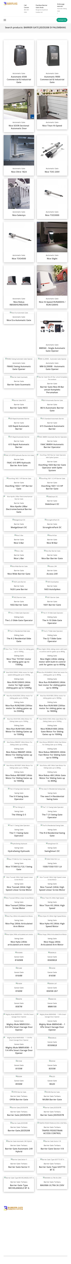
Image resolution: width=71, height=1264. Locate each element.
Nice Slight (52, 258)
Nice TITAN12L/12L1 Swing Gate (19, 868)
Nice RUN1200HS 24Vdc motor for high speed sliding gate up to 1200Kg (19, 685)
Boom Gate (7, 1222)
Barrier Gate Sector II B (52, 1148)
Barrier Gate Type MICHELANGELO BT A (18, 1186)
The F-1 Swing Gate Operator (18, 834)
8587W (19, 1006)
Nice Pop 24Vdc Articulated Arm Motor (18, 925)
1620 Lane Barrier (19, 589)
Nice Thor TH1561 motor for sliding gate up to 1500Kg (19, 662)
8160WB (19, 960)
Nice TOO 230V (52, 171)
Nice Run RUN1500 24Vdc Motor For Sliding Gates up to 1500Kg (19, 731)
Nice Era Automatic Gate (19, 320)
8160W (19, 991)
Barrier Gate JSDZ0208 (19, 1130)
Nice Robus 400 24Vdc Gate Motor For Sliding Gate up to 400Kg (52, 778)
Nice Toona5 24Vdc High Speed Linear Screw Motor (52, 888)
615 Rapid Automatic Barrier (19, 445)
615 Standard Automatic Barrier (52, 427)
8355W (52, 1068)
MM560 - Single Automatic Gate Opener (52, 349)
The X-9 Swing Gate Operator (19, 797)
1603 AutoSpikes (52, 589)
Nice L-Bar (19, 558)
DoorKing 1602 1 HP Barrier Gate (19, 487)
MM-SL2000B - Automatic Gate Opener (52, 367)
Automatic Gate (9, 1215)
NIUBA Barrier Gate (52, 1099)
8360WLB (52, 960)
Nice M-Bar (52, 542)
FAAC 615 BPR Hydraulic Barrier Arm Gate (19, 464)
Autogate (7, 1220)
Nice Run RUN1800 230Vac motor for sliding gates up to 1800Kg (52, 708)
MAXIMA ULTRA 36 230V (52, 1185)
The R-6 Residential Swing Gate (52, 834)
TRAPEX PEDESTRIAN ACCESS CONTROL (52, 1132)
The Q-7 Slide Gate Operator (52, 640)
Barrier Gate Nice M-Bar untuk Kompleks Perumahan (52, 389)
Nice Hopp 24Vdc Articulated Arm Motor (52, 943)
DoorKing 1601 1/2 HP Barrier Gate (52, 487)
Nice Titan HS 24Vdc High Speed (52, 906)
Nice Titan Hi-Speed (52, 125)
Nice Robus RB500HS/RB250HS (19, 303)
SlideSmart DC (52, 504)
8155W (19, 1068)
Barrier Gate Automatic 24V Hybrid (19, 1150)
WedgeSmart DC (19, 527)
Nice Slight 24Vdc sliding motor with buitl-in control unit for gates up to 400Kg (52, 662)
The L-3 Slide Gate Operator (19, 620)
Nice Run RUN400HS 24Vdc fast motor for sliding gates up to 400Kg (52, 685)
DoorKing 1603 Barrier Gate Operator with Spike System (52, 467)
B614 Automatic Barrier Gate (52, 409)
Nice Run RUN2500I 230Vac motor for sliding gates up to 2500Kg (18, 708)
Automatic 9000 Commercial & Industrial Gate (52, 79)
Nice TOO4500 (19, 258)
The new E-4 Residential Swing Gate (52, 797)
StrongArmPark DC (52, 527)
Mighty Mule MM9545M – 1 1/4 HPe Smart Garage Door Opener (19, 1050)
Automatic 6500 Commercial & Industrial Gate (19, 79)
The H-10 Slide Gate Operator (52, 621)
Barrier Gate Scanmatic (19, 384)
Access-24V (52, 573)
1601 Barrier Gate (52, 604)
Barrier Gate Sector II (18, 1167)
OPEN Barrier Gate (19, 1099)
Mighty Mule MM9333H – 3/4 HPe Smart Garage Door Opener (19, 1027)
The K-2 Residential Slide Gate (19, 640)
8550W (19, 1084)
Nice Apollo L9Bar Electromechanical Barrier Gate (19, 509)
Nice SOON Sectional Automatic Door (19, 127)
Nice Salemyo (19, 215)
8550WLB (52, 1045)
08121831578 (54, 1224)
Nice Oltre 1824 (19, 171)
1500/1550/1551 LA (52, 866)
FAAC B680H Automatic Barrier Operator (52, 445)
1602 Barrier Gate (19, 604)
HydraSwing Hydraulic (19, 851)
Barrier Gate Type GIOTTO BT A (52, 1168)
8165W (52, 975)
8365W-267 (52, 991)
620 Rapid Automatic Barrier (19, 427)
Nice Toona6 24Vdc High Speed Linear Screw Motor (19, 888)
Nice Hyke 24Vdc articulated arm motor (19, 943)
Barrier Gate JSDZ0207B (19, 1115)
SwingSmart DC (52, 851)
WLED (52, 1084)
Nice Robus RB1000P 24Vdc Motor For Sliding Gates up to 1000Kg (18, 778)
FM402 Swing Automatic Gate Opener (19, 367)
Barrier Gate (8, 1224)
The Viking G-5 (19, 814)
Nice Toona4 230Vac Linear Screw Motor (18, 906)
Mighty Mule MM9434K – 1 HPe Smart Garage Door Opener (52, 1027)
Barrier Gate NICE (19, 407)
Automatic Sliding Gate (62, 10)
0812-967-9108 (26, 11)
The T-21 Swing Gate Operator (52, 816)
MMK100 (52, 1006)
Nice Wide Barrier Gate (18, 573)
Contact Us (62, 20)
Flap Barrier (8, 1217)
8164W (19, 975)
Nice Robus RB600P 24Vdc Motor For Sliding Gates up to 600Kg (19, 755)
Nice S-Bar (19, 542)
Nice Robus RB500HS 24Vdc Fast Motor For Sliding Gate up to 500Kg (52, 755)
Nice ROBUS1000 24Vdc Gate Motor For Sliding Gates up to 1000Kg (52, 731)
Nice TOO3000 (52, 215)
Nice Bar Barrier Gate (52, 558)
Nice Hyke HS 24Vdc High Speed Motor (52, 925)
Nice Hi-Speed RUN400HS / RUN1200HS (52, 303)
